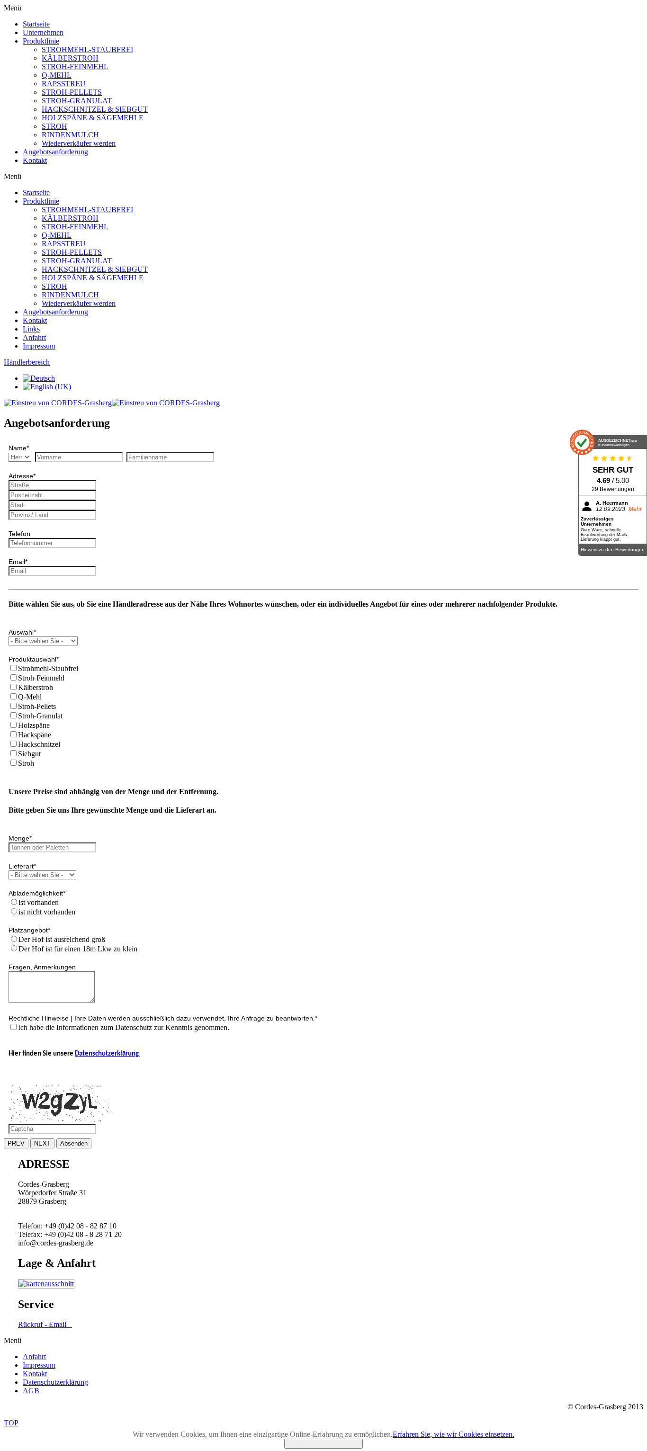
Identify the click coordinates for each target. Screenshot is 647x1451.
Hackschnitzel (39, 744)
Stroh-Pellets (37, 706)
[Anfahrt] (46, 1284)
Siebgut (29, 754)
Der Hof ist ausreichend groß (61, 939)
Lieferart (22, 866)
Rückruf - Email (45, 1324)
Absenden (74, 1143)
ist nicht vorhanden (46, 912)
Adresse (22, 476)
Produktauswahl (34, 659)
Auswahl (22, 632)
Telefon (19, 533)
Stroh (26, 763)
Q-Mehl (30, 697)
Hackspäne (34, 735)
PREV (16, 1143)
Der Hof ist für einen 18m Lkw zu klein (77, 949)
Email (18, 561)
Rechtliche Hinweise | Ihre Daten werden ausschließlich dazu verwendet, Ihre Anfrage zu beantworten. (163, 1018)
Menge (20, 838)
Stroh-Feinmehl (41, 678)
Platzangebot (29, 930)
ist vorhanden (38, 902)
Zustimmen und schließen (323, 1443)
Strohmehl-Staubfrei (48, 668)
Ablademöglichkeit (37, 893)
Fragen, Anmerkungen (42, 967)
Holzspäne (34, 725)
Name (19, 448)
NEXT (42, 1143)
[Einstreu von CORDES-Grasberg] (112, 403)
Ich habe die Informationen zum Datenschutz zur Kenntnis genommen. (123, 1027)
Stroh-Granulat (40, 716)
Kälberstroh (35, 687)
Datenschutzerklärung (107, 1053)
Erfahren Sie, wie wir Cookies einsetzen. (453, 1434)
